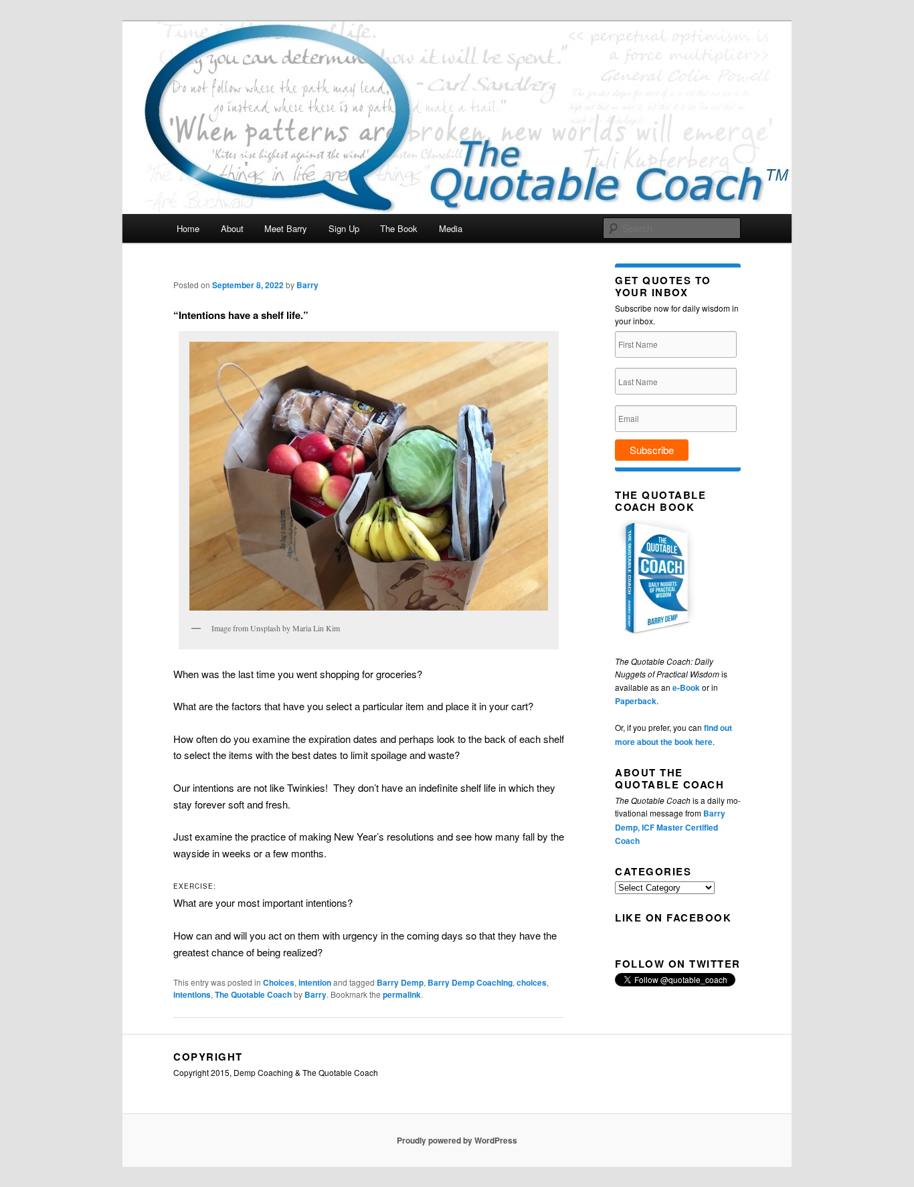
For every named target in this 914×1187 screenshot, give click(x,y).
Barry (307, 285)
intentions (192, 994)
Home (188, 228)
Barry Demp (400, 982)
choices (532, 982)
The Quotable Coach (253, 994)
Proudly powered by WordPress (457, 1140)
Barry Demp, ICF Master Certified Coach (670, 827)
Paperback (635, 701)
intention (314, 982)
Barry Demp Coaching (470, 982)
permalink (402, 994)
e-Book (686, 687)
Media (450, 228)
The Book (399, 228)
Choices (278, 982)
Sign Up (344, 228)
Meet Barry (285, 228)
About (232, 228)
